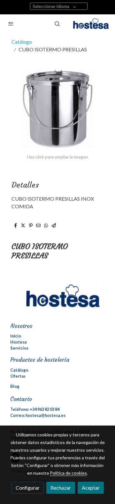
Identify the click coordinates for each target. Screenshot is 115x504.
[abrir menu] (11, 23)
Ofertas (18, 376)
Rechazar (60, 488)
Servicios (19, 348)
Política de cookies (68, 473)
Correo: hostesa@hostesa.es (37, 415)
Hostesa (18, 342)
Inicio (15, 335)
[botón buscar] (57, 23)
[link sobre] (57, 300)
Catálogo (22, 42)
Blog (14, 386)
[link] (92, 24)
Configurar (28, 488)
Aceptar (91, 488)
